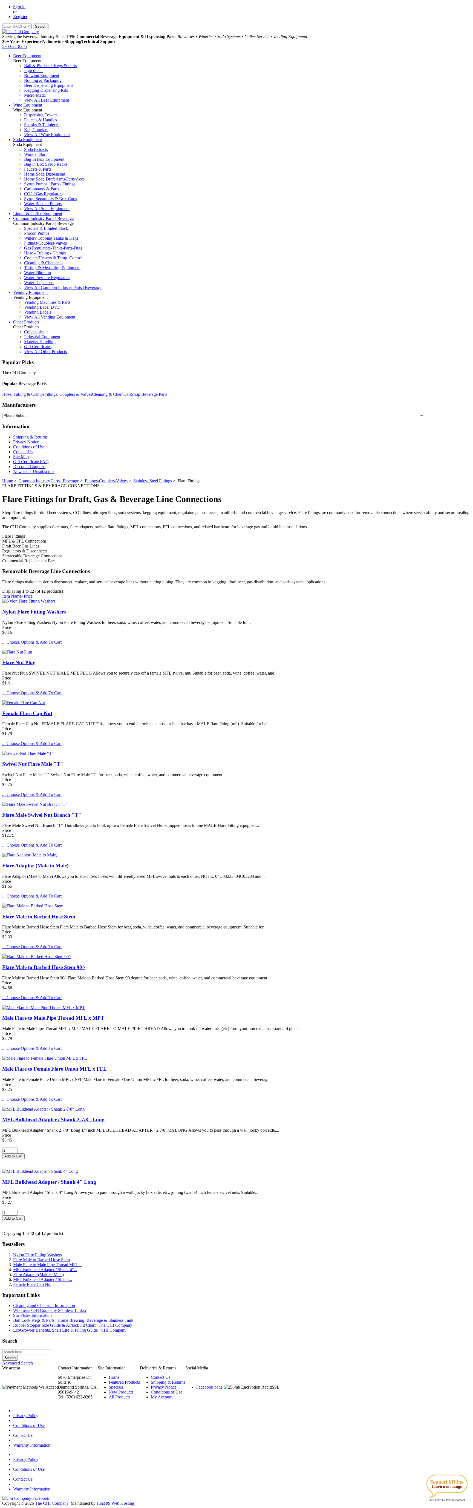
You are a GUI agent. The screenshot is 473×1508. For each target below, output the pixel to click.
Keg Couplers (36, 129)
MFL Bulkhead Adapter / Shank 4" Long (49, 1182)
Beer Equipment (27, 55)
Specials (116, 1387)
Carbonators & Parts (41, 189)
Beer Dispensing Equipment (48, 85)
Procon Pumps (36, 233)
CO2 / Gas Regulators (43, 193)
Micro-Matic (35, 95)
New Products (121, 1392)
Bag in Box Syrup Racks (45, 164)
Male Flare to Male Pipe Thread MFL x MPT (53, 1018)
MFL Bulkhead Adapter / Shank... (42, 1279)
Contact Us (23, 451)
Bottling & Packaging (43, 80)
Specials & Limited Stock (46, 228)
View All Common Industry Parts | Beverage (62, 287)
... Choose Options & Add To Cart (32, 642)
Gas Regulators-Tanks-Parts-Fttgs (53, 248)
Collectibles (34, 331)
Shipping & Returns (30, 437)
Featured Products (124, 1382)
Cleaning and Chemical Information (44, 1305)
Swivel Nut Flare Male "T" (32, 764)
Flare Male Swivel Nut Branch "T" (41, 815)
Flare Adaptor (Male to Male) (35, 865)
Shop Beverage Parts (149, 394)
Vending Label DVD (42, 307)
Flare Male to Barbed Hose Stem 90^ (43, 967)
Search (10, 1341)
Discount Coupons (29, 466)
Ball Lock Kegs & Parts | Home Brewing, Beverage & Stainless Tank (73, 1320)
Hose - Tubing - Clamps (45, 253)
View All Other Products (45, 351)
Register (20, 16)
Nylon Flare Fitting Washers (34, 612)
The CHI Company (51, 1503)
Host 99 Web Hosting (115, 1503)
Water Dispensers (39, 282)
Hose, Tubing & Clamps (23, 394)
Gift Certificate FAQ (31, 461)
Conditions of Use (29, 447)
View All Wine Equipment (47, 134)
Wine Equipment (27, 105)
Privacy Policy (25, 1415)
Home (7, 480)
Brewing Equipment (41, 75)
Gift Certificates (37, 346)
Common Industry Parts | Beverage (43, 218)
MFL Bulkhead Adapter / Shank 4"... (45, 1269)
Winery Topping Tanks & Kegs (51, 238)
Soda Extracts (36, 149)
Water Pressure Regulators (47, 277)
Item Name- (12, 596)
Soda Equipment (27, 139)
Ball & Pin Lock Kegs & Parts (50, 65)
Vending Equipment (30, 292)
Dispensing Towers (40, 115)
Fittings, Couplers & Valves (68, 394)
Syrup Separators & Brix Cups (50, 198)
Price (28, 596)
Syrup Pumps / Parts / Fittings (49, 184)
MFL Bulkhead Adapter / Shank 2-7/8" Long (53, 1119)
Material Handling (40, 341)
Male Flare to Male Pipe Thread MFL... (47, 1264)
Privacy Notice (26, 442)
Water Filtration (37, 272)
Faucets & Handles (40, 119)
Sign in (19, 6)
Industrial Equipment (42, 336)
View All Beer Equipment (46, 100)
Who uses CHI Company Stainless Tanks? (49, 1310)
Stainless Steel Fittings (152, 480)
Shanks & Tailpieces (41, 124)
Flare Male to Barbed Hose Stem (38, 916)
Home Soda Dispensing (44, 174)
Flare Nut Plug (19, 662)
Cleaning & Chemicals (43, 262)
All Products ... (122, 1397)
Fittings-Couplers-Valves (45, 243)
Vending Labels (37, 312)
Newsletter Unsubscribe (33, 471)
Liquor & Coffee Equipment (37, 213)
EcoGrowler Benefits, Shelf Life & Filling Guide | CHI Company (69, 1330)
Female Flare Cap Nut (27, 713)
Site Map (21, 456)
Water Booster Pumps (43, 203)
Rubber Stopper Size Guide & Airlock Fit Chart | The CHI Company (72, 1325)
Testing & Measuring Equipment (52, 267)
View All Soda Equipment (47, 208)
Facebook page (209, 1387)
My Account (161, 1397)
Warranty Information (31, 1445)
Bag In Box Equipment (44, 159)
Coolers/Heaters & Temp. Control (53, 258)
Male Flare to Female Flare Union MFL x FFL (54, 1069)
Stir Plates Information (32, 1315)
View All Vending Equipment (49, 317)
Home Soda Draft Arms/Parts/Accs (54, 179)
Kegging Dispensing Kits (46, 90)
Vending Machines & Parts (47, 302)
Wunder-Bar (34, 154)
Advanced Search (17, 1363)
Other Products (26, 322)
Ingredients (33, 70)
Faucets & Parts (37, 169)
